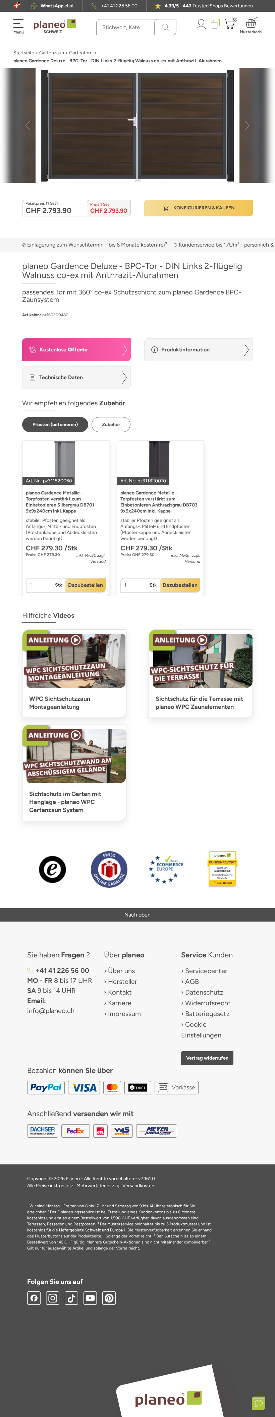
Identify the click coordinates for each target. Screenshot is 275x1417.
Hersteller (122, 981)
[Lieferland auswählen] (16, 6)
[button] (16, 6)
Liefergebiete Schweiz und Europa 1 (92, 1230)
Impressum (124, 1014)
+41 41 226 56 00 (119, 6)
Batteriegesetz (207, 1014)
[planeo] (168, 1399)
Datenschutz (204, 992)
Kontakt (120, 992)
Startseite (23, 53)
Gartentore (81, 53)
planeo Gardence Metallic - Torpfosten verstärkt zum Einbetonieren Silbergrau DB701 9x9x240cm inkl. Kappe (60, 502)
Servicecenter (206, 971)
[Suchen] (165, 27)
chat (57, 6)
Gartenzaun (51, 53)
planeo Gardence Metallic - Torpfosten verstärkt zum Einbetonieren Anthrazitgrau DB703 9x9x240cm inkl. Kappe (159, 502)
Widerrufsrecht (208, 1003)
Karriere (119, 1003)
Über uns (121, 971)
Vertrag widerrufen (207, 1058)
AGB (192, 981)
